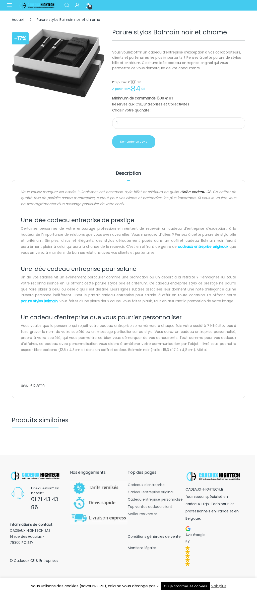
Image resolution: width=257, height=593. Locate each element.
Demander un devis (133, 142)
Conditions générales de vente (154, 536)
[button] (214, 546)
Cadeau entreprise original (150, 492)
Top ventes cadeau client (150, 506)
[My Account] (77, 5)
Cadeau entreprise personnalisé (155, 499)
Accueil (18, 19)
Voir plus (218, 585)
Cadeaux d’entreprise (146, 484)
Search (67, 5)
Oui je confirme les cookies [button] (185, 586)
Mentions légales (142, 547)
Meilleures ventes (143, 513)
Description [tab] (128, 173)
